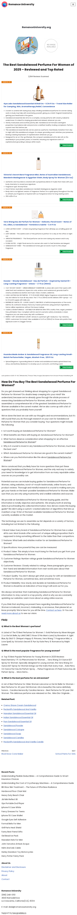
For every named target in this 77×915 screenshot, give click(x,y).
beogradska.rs (19, 913)
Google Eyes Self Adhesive (14, 819)
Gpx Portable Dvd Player (13, 803)
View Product (67, 145)
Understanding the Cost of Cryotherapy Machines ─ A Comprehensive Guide (38, 783)
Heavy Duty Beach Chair (13, 795)
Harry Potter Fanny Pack (13, 856)
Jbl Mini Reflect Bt (10, 799)
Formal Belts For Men (11, 823)
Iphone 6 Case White (11, 807)
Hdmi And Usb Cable (11, 848)
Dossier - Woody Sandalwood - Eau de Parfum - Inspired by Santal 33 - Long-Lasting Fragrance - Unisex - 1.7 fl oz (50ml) (37, 282)
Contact (6, 879)
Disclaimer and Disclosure (14, 867)
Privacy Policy (8, 871)
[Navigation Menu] (73, 4)
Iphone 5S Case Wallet (12, 815)
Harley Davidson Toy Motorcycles (17, 852)
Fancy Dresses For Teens (13, 811)
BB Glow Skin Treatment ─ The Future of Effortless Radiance (29, 787)
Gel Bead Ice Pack (10, 835)
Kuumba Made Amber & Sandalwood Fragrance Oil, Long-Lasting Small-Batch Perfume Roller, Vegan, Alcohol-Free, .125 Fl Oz (38, 356)
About (4, 875)
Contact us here (53, 610)
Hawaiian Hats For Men (12, 840)
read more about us (11, 613)
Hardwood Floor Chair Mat (14, 791)
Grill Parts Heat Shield (11, 827)
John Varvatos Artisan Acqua (15, 844)
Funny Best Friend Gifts (12, 831)
